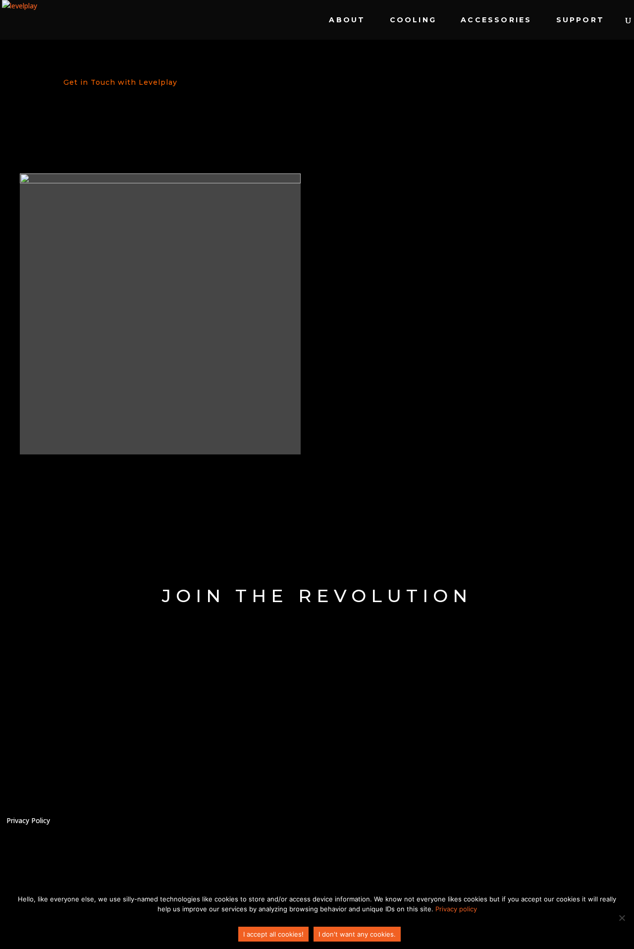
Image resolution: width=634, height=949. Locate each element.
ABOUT (347, 20)
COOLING (413, 20)
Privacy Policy (28, 821)
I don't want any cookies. (357, 934)
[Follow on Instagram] (607, 825)
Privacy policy (456, 909)
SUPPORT (580, 20)
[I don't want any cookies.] (622, 918)
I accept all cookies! (273, 934)
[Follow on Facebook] (573, 825)
